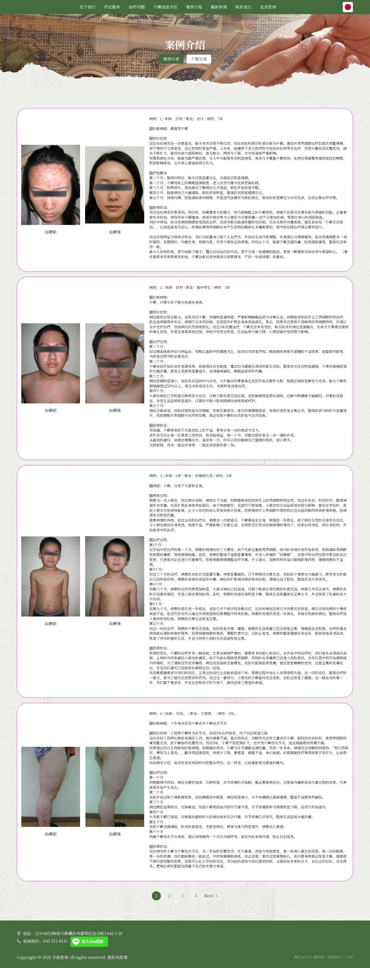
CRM (349, 956)
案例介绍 (194, 7)
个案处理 (199, 59)
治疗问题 (137, 7)
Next (209, 896)
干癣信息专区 (165, 7)
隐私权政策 (117, 957)
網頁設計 (335, 956)
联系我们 (243, 7)
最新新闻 (219, 7)
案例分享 (171, 59)
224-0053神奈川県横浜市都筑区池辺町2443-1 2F (79, 933)
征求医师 (268, 7)
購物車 (319, 956)
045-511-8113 (55, 941)
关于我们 (87, 7)
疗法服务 (112, 7)
